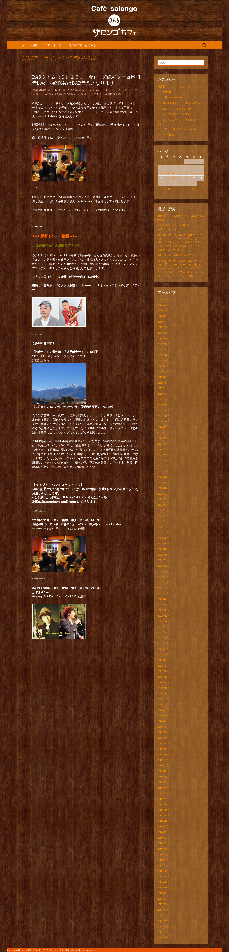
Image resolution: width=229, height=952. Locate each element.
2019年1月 (163, 804)
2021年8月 (163, 632)
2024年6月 (163, 443)
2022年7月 (163, 571)
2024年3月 (163, 460)
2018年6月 (163, 843)
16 (194, 172)
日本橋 (57, 93)
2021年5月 (163, 649)
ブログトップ (53, 45)
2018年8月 (163, 832)
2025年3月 (163, 393)
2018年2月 (163, 865)
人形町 (48, 93)
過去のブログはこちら (82, 45)
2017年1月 (163, 937)
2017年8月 (163, 898)
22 (187, 178)
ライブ (39, 93)
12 (167, 172)
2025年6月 (163, 377)
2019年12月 (163, 743)
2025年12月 (163, 343)
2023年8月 (163, 499)
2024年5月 (163, 449)
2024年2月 (163, 465)
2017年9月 (163, 893)
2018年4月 (163, 854)
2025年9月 (163, 360)
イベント (119, 90)
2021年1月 (163, 671)
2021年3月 (163, 660)
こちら (45, 360)
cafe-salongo (115, 93)
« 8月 (167, 188)
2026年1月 (163, 338)
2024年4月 (163, 454)
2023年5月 (163, 515)
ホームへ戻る (29, 45)
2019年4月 (163, 787)
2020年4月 (163, 721)
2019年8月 (163, 765)
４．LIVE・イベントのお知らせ (174, 108)
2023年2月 (163, 532)
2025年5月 (163, 382)
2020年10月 (163, 687)
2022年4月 (163, 588)
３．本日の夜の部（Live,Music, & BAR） (80, 90)
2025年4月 (163, 388)
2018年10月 (163, 821)
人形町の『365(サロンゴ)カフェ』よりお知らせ (48, 950)
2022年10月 (163, 554)
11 (161, 172)
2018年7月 (163, 837)
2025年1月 (163, 404)
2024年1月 (163, 471)
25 (161, 183)
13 (174, 172)
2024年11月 (163, 416)
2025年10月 (163, 355)
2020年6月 (163, 710)
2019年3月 (163, 793)
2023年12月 (163, 477)
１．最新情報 (164, 92)
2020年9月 (163, 693)
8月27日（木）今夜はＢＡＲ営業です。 (179, 255)
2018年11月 (163, 815)
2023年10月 (163, 488)
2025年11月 (163, 349)
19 (167, 178)
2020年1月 (163, 737)
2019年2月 (163, 798)
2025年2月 (163, 399)
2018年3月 (163, 859)
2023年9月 (163, 493)
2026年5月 (163, 316)
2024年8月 (163, 432)
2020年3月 (163, 726)
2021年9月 (163, 626)
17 (200, 172)
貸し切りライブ (92, 93)
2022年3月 (163, 593)
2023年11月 (163, 482)
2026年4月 (163, 321)
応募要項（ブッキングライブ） (175, 86)
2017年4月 (163, 920)
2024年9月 (163, 427)
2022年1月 (163, 604)
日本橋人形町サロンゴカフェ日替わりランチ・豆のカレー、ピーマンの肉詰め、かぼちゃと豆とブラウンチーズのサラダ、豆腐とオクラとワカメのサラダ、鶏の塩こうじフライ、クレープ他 (180, 268)
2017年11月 (163, 882)
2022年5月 (163, 582)
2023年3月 (163, 527)
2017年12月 (163, 876)
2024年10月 (163, 421)
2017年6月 (163, 909)
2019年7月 (163, 771)
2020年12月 (163, 676)
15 (187, 172)
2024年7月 (163, 438)
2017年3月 (163, 926)
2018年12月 (163, 809)
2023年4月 (163, 521)
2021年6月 (163, 643)
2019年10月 (163, 754)
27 (174, 183)
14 (180, 172)
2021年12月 (163, 610)
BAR (110, 90)
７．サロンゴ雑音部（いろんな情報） (178, 129)
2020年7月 (163, 704)
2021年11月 (163, 615)
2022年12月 (163, 543)
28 (180, 183)
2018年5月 (163, 848)
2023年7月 (163, 504)
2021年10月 (163, 621)
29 (187, 183)
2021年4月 (163, 654)
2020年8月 (163, 699)
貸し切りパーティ (72, 93)
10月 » (194, 188)
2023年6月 (163, 510)
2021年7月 (163, 637)
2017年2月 (163, 932)
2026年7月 (163, 305)
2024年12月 (163, 410)
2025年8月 (163, 366)
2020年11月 (163, 682)
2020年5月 (163, 715)
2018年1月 (163, 871)
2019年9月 (163, 760)
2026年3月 (163, 327)
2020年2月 (163, 732)
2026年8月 (163, 299)
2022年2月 (163, 599)
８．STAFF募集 (165, 134)
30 (194, 183)
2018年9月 (163, 826)
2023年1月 (163, 538)
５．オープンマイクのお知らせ (175, 114)
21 (180, 178)
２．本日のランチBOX (169, 97)
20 (174, 178)
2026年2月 (163, 332)
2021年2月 (163, 665)
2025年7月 (163, 371)
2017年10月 (163, 887)
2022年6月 (163, 576)
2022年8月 (163, 565)
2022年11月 (163, 549)
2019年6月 (163, 776)
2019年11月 (163, 748)
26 (167, 183)
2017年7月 (163, 904)
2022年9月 (163, 560)
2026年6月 (163, 310)
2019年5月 (163, 782)
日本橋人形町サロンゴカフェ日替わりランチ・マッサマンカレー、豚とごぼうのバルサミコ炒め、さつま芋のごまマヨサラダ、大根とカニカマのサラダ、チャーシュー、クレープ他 (180, 242)
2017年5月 (163, 915)
